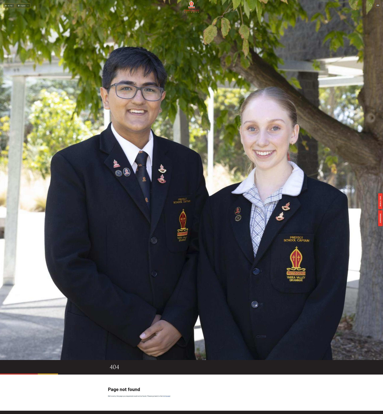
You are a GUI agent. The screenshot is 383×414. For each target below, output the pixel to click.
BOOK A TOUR (380, 201)
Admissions (380, 218)
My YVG (10, 6)
